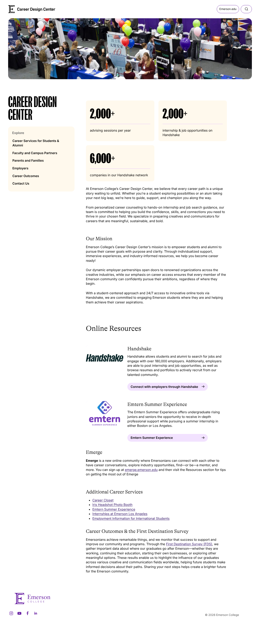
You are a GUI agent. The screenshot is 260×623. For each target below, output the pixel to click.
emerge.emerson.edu (141, 470)
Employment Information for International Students (131, 518)
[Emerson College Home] (24, 7)
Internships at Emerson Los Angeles (119, 514)
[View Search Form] (246, 9)
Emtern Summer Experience (113, 509)
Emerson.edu (227, 9)
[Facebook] (27, 613)
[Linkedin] (35, 613)
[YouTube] (19, 613)
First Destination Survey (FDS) (189, 544)
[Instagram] (11, 613)
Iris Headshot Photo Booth (112, 505)
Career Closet (103, 500)
